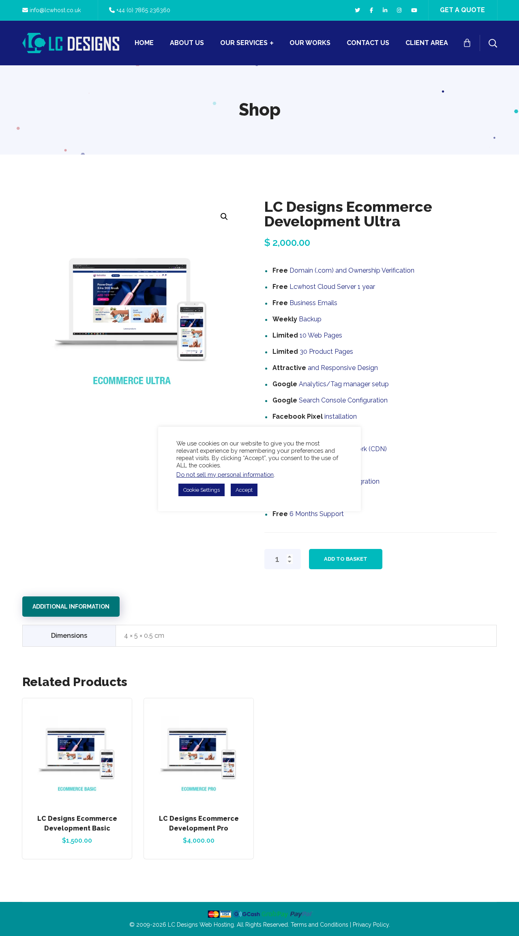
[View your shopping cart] (467, 43)
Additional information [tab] (70, 606)
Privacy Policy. (371, 924)
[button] (224, 216)
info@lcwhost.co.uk (55, 10)
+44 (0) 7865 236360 (143, 10)
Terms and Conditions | (322, 924)
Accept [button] (244, 490)
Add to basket (345, 559)
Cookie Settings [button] (201, 490)
